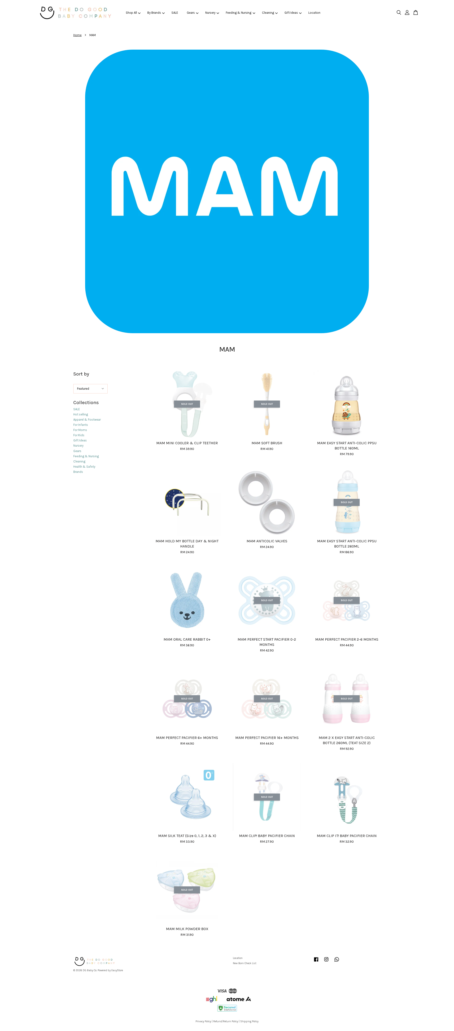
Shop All (131, 12)
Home (77, 35)
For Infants (80, 425)
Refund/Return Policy (225, 1021)
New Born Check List (244, 963)
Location (314, 12)
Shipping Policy (249, 1021)
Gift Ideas (291, 12)
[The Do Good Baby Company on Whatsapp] (336, 961)
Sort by (81, 374)
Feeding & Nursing (238, 12)
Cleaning (268, 12)
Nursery (210, 12)
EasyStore (117, 970)
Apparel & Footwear (87, 419)
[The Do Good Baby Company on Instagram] (326, 961)
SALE (174, 12)
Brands (78, 472)
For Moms (80, 430)
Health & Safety (84, 466)
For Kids (78, 435)
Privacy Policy (203, 1021)
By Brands (154, 12)
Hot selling (80, 414)
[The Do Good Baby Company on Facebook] (316, 961)
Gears (191, 12)
